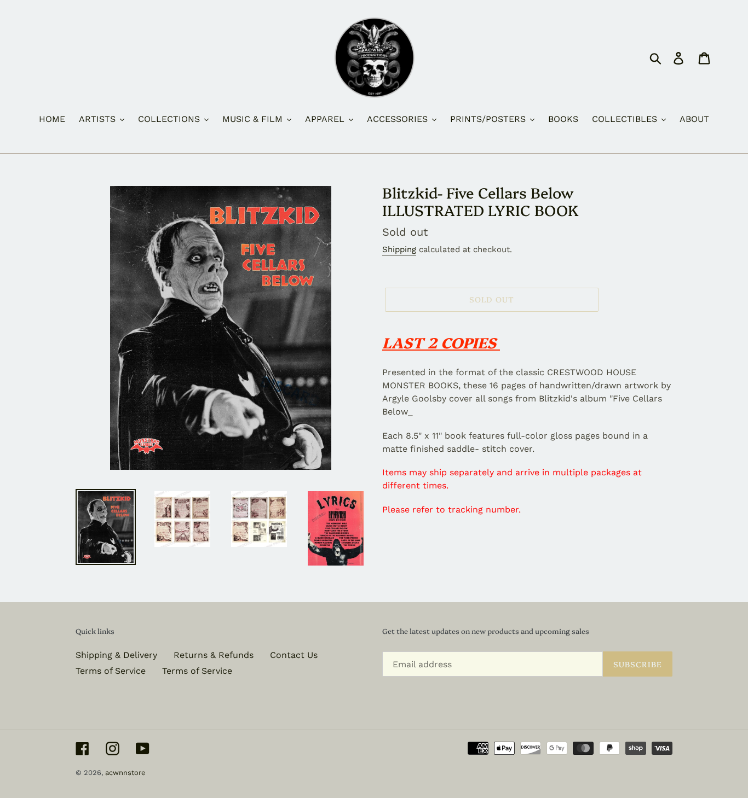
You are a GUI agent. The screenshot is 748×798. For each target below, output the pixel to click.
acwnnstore (125, 772)
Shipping (399, 249)
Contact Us (294, 655)
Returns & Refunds (214, 655)
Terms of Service (111, 671)
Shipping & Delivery (116, 655)
